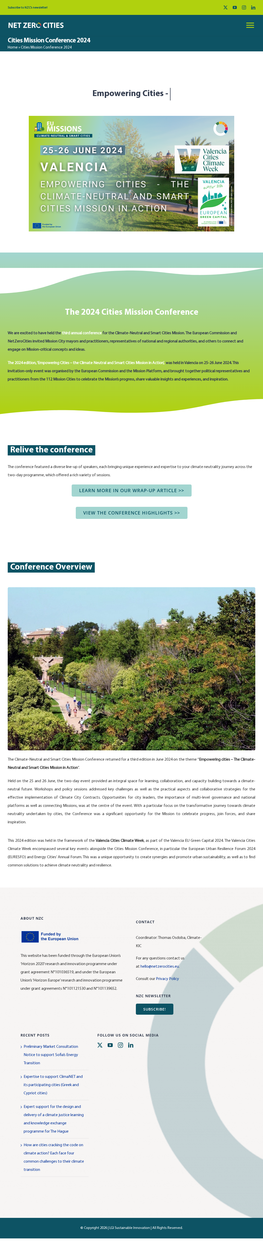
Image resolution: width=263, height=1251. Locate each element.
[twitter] (225, 7)
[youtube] (235, 7)
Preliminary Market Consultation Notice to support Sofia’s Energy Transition (51, 1067)
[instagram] (244, 7)
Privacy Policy (167, 991)
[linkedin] (253, 7)
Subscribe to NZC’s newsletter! (28, 7)
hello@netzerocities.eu (159, 979)
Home (13, 48)
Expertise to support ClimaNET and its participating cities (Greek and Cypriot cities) (53, 1097)
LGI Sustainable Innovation (129, 1241)
